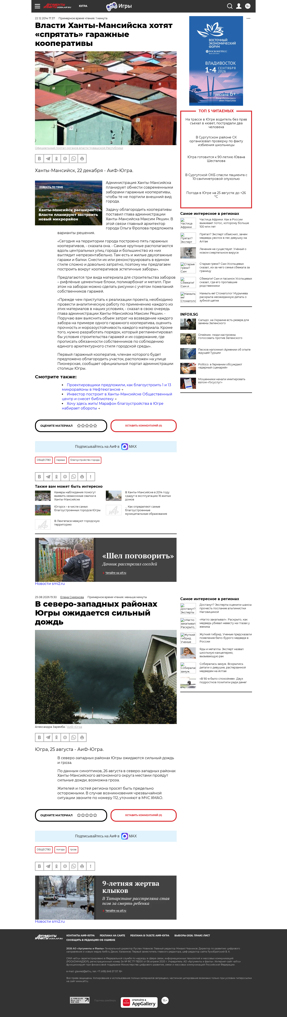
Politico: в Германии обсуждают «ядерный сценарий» (220, 366)
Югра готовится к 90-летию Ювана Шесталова (216, 159)
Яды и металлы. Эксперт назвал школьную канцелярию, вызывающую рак (222, 652)
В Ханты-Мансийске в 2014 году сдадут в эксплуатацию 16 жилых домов (148, 496)
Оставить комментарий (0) (143, 425)
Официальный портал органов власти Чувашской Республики (79, 148)
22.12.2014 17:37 (45, 18)
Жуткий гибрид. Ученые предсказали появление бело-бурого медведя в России (226, 638)
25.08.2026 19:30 (46, 597)
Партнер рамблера (105, 1000)
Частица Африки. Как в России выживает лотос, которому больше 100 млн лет (224, 223)
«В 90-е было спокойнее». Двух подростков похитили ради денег (223, 680)
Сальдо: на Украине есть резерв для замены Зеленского (223, 322)
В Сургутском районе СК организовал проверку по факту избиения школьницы (216, 141)
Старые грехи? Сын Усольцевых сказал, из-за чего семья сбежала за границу (225, 267)
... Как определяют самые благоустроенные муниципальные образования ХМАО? (136, 512)
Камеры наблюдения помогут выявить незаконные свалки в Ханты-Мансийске (75, 496)
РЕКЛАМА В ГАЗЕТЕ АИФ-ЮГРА (149, 935)
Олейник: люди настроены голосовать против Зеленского (220, 336)
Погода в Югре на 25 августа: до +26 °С (216, 195)
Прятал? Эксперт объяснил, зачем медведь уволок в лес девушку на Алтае (223, 238)
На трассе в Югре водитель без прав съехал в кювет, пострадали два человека (216, 123)
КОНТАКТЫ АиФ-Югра (80, 935)
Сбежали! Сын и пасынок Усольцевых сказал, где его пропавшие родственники (226, 282)
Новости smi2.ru (50, 584)
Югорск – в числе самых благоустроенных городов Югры (77, 508)
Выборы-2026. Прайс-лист (192, 935)
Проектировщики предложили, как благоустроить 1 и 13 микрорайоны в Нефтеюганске (116, 387)
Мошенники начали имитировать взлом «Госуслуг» (221, 381)
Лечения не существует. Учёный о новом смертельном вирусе (223, 250)
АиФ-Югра (74, 726)
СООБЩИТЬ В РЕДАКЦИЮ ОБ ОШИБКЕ (90, 940)
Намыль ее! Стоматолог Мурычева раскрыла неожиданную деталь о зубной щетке (224, 297)
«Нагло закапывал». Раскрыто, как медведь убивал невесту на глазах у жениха (225, 623)
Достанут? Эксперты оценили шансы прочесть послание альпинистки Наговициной (226, 608)
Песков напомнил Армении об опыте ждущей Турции (224, 351)
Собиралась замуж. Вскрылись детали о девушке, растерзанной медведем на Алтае (223, 667)
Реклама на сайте (112, 935)
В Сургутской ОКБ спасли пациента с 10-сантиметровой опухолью (216, 177)
